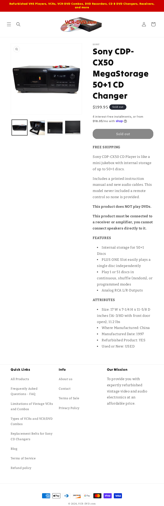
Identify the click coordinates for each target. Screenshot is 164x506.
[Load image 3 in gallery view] (55, 127)
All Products (20, 379)
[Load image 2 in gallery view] (37, 127)
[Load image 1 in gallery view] (19, 127)
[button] (9, 24)
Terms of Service (23, 458)
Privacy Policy (69, 408)
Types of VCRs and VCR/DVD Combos (32, 421)
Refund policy (21, 468)
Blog (14, 449)
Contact (64, 389)
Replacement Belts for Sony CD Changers (32, 436)
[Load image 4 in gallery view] (73, 127)
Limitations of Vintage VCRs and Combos (32, 406)
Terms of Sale (69, 398)
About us (65, 379)
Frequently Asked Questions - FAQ (24, 391)
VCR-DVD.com (87, 503)
